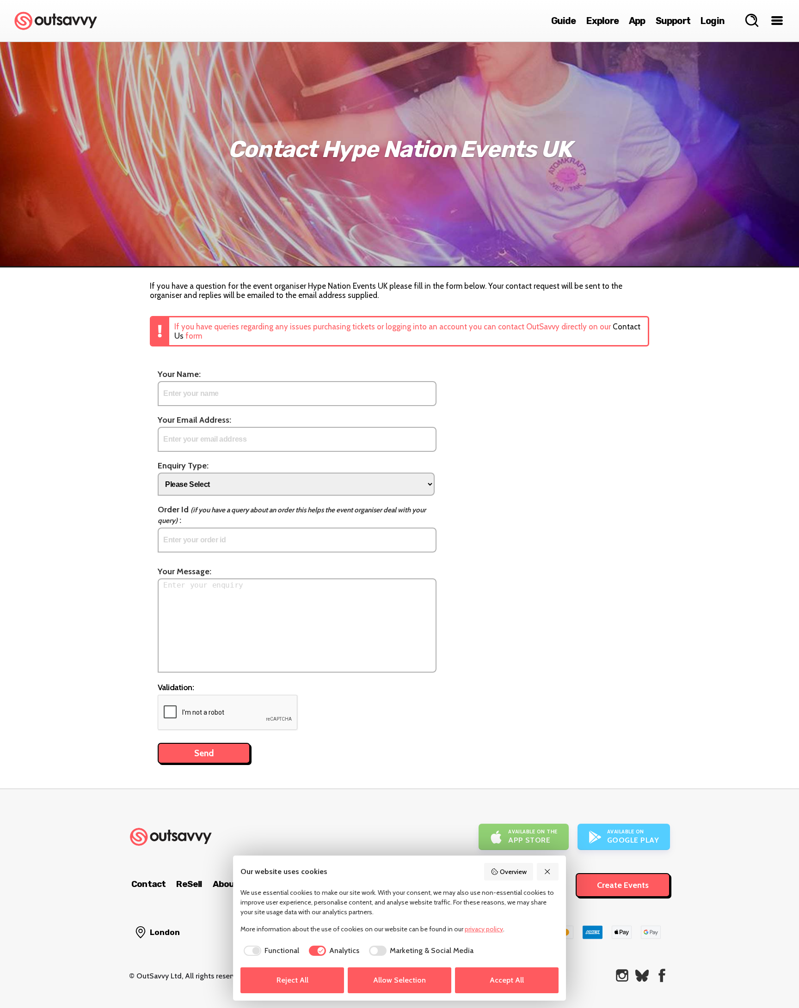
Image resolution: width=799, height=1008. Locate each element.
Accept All (507, 980)
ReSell (189, 884)
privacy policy (484, 929)
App (637, 20)
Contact (148, 884)
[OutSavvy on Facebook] (662, 975)
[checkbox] (269, 950)
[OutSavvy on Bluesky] (642, 975)
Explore (602, 20)
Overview (513, 872)
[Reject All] (548, 871)
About (226, 884)
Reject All (292, 980)
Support (673, 20)
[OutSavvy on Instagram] (622, 975)
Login (713, 20)
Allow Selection (399, 980)
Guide (563, 20)
